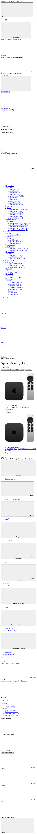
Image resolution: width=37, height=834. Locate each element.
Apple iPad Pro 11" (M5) (15, 216)
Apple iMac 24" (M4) (14, 235)
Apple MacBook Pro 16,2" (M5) (18, 230)
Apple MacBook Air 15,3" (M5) (18, 226)
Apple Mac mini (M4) (15, 240)
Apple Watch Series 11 (15, 257)
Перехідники (12, 292)
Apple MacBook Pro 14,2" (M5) (18, 228)
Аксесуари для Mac (14, 285)
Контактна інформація (12, 713)
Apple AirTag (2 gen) (14, 277)
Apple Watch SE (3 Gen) (15, 255)
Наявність (18, 475)
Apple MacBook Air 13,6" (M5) (18, 225)
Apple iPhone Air (13, 201)
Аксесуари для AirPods (15, 287)
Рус (6, 19)
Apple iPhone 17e (13, 197)
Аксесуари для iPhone (15, 282)
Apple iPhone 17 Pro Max (16, 204)
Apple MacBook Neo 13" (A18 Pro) (19, 223)
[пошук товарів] (16, 83)
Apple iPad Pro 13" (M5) (16, 218)
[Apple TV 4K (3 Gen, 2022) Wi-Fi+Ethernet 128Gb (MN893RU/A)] (20, 428)
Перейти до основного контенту (11, 1)
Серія (31, 495)
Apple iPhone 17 (13, 199)
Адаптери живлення (15, 294)
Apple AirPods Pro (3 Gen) (16, 265)
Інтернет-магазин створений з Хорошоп (14, 681)
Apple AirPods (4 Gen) (15, 263)
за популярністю (6, 369)
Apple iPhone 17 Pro (14, 203)
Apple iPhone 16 (13, 191)
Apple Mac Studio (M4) (15, 243)
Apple (6, 297)
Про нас (7, 708)
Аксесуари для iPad (14, 284)
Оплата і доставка (10, 710)
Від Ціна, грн (5, 459)
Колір (31, 515)
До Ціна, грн (20, 459)
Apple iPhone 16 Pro (14, 194)
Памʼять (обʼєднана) (25, 557)
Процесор (18, 537)
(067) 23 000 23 (5, 92)
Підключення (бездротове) (18, 625)
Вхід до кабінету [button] (10, 707)
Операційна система (18, 603)
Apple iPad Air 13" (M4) (15, 214)
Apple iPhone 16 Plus (14, 192)
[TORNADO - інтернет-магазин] (10, 660)
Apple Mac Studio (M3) (15, 241)
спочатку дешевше (18, 369)
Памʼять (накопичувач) (25, 579)
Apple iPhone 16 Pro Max (16, 196)
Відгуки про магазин (11, 715)
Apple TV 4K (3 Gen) (15, 272)
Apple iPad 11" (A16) (15, 211)
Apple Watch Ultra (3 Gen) (16, 258)
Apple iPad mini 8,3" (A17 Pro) (18, 209)
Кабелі (10, 291)
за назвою (28, 369)
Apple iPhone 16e (13, 189)
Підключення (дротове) (18, 648)
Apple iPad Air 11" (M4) (15, 213)
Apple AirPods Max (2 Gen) (16, 267)
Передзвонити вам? (7, 110)
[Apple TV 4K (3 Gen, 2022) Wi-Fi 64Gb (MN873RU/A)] (20, 387)
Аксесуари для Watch (15, 289)
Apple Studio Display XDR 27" (18, 250)
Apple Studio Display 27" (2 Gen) (18, 248)
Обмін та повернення (11, 712)
